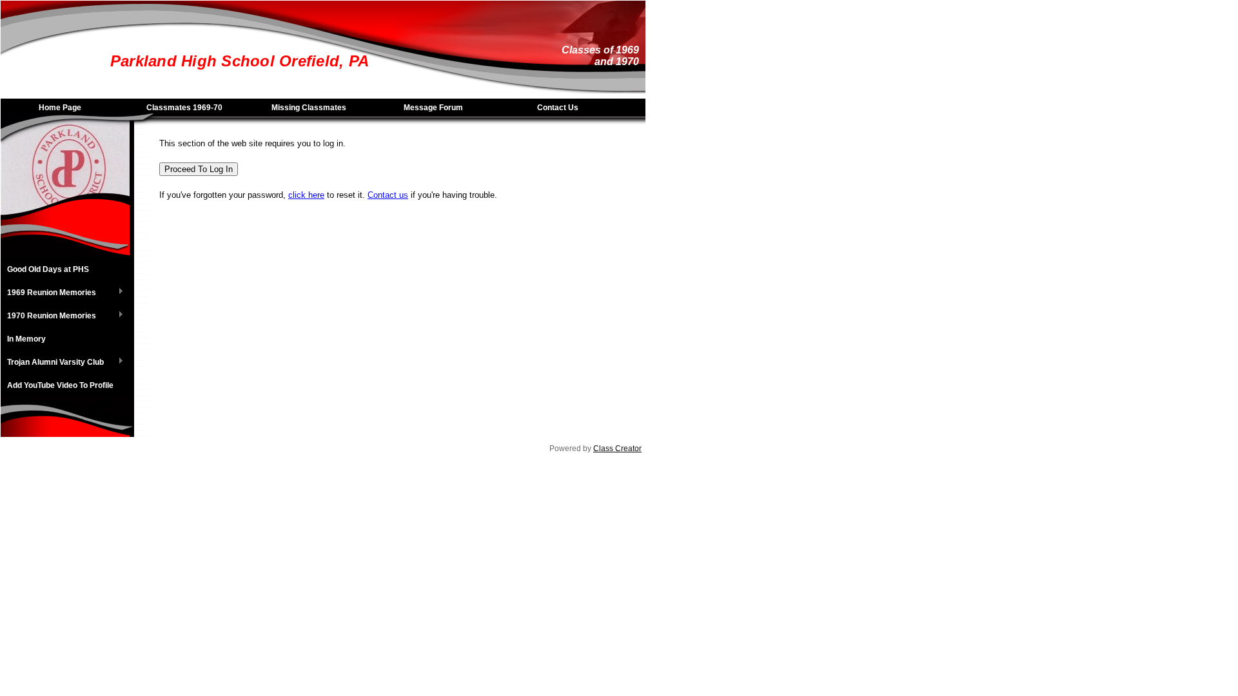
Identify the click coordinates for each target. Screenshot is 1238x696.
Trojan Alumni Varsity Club (52, 363)
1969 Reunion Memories (48, 293)
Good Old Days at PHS (48, 269)
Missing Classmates (308, 107)
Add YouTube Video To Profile (60, 385)
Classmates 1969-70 (184, 107)
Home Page (60, 107)
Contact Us (557, 107)
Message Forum (433, 107)
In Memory (26, 338)
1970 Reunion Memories (48, 316)
